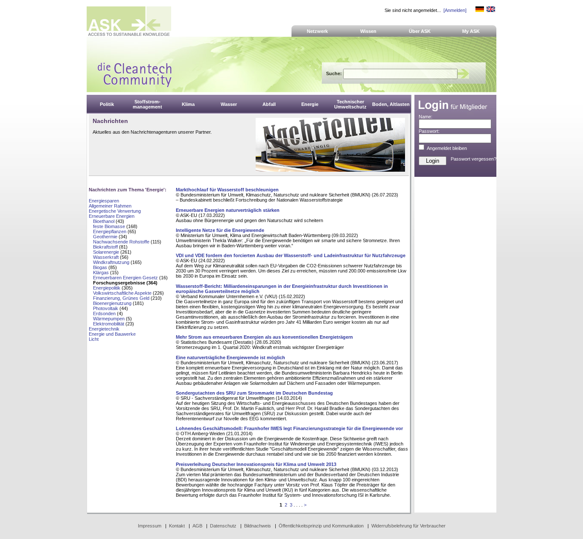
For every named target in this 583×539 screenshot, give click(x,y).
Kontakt (177, 525)
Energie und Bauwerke (112, 334)
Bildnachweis (257, 525)
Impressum (149, 525)
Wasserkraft (106, 257)
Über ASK (420, 31)
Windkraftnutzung (111, 262)
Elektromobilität (108, 323)
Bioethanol (103, 221)
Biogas (100, 267)
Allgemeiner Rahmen (110, 205)
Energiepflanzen (109, 231)
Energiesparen (104, 200)
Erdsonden (104, 313)
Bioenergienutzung (112, 303)
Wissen (368, 31)
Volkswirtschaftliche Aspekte (122, 293)
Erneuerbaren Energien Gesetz (125, 277)
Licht (94, 339)
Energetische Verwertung (115, 211)
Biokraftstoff (105, 246)
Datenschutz (223, 525)
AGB (197, 525)
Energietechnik (104, 328)
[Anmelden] (454, 10)
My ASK (471, 31)
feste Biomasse (109, 226)
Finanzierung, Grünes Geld (121, 298)
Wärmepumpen (109, 318)
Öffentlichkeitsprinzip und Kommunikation (321, 525)
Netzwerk (317, 31)
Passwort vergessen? (473, 158)
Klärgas (101, 272)
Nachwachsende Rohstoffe (121, 241)
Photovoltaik (105, 308)
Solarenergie (106, 252)
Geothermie (105, 236)
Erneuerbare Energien (111, 216)
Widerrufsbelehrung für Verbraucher (408, 525)
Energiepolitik (106, 287)
